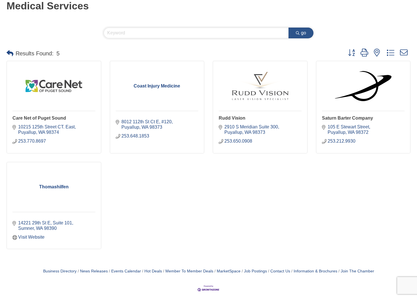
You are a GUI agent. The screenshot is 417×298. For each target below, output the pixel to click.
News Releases (94, 271)
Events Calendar (126, 271)
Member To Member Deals (189, 271)
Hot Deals (153, 271)
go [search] (303, 32)
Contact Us (280, 271)
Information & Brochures (315, 271)
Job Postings (255, 271)
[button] (10, 53)
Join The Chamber (357, 271)
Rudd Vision (232, 118)
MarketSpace (229, 271)
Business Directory (60, 271)
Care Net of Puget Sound (39, 118)
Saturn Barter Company (347, 118)
